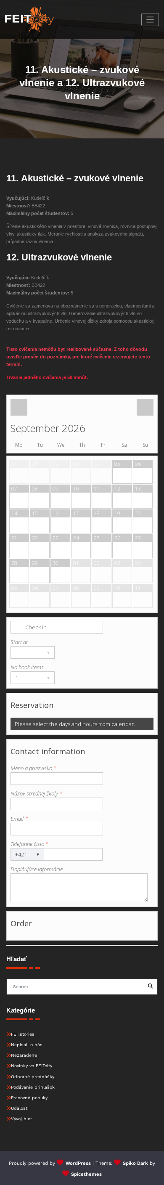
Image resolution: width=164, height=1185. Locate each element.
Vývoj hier (21, 1118)
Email (19, 818)
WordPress (78, 1163)
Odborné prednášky (32, 1076)
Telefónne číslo (29, 844)
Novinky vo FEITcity (31, 1065)
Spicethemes (86, 1174)
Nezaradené (24, 1055)
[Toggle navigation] (150, 19)
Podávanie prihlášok (33, 1087)
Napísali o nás (26, 1044)
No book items (27, 667)
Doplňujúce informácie (37, 869)
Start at (19, 642)
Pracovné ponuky (29, 1097)
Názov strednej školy (36, 793)
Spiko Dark (135, 1163)
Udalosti (20, 1108)
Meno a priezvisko (33, 768)
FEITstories (22, 1034)
